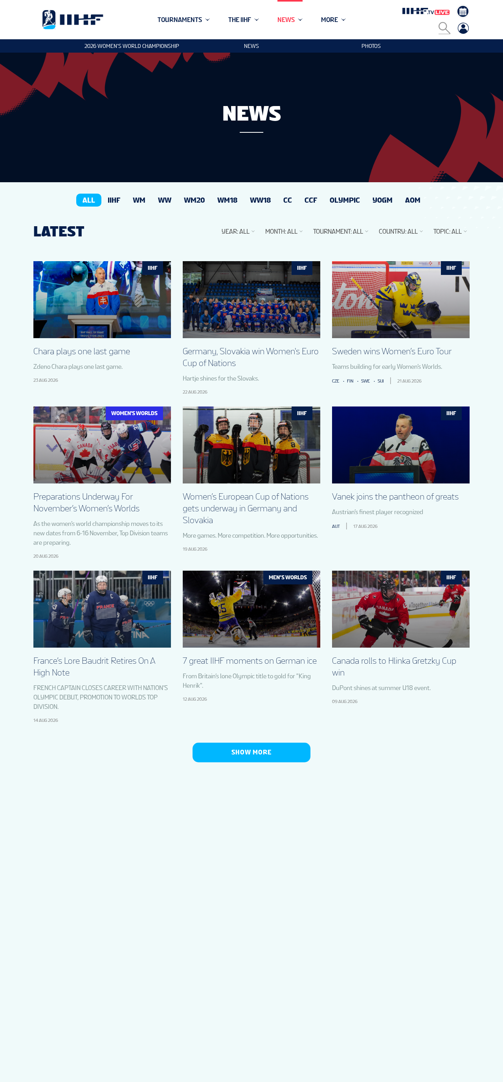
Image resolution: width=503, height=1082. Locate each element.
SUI (381, 381)
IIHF (153, 268)
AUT (336, 526)
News (251, 46)
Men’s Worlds (288, 577)
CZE (335, 381)
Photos (371, 46)
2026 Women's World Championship (131, 46)
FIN (350, 381)
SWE (365, 381)
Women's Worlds (134, 413)
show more (251, 752)
